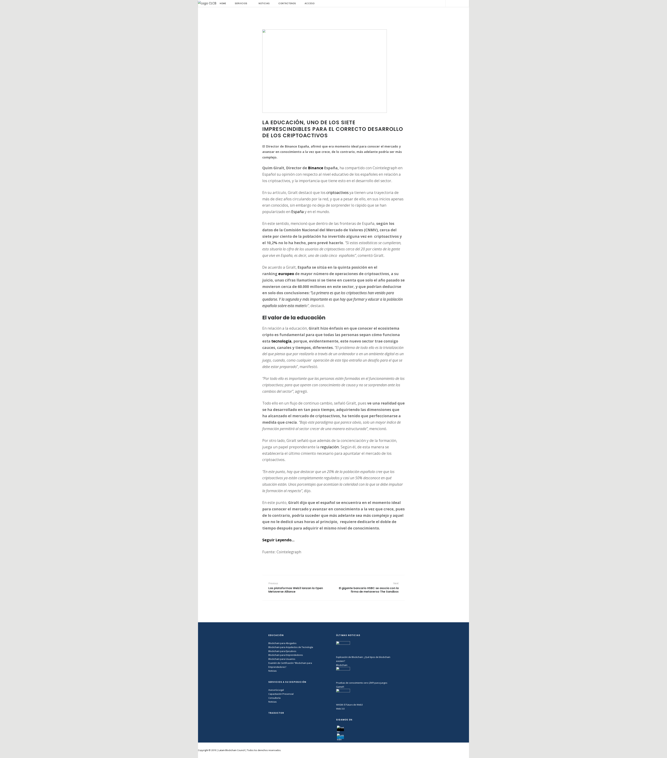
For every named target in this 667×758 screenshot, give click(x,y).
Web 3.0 (340, 708)
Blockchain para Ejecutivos (282, 651)
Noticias (264, 3)
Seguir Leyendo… (278, 539)
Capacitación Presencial (281, 693)
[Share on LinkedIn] (404, 566)
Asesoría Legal (276, 689)
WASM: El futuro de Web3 (349, 704)
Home (223, 3)
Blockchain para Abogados (282, 643)
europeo (286, 273)
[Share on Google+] (395, 566)
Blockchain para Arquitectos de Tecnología (290, 647)
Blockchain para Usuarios (281, 659)
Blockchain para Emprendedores (285, 655)
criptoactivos (337, 192)
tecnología (281, 341)
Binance (315, 167)
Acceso (310, 3)
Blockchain (341, 665)
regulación (329, 447)
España (297, 211)
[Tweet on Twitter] (390, 566)
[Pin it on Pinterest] (399, 566)
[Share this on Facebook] (386, 566)
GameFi (340, 686)
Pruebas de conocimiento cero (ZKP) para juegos (361, 682)
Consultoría (274, 697)
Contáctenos (287, 3)
